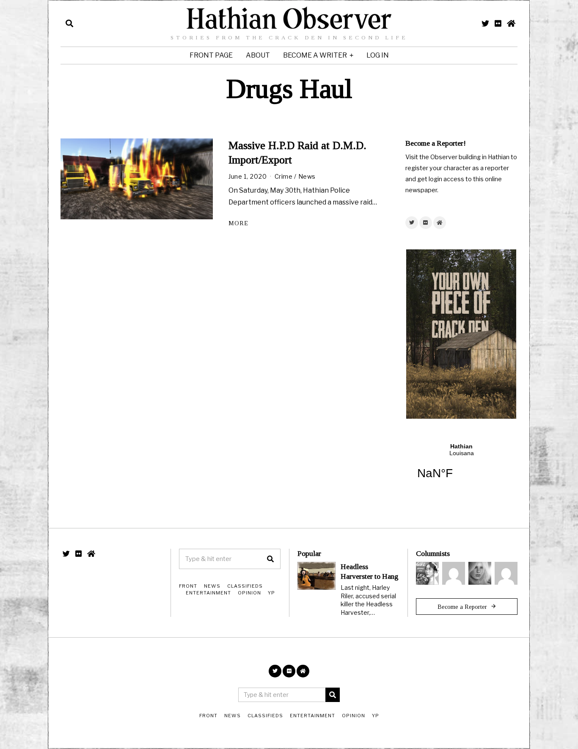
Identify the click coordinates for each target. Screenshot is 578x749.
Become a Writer (315, 55)
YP (271, 593)
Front (188, 586)
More (238, 223)
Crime (284, 176)
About (258, 55)
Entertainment (208, 593)
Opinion (249, 593)
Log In (377, 55)
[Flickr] (498, 23)
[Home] (511, 23)
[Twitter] (485, 23)
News (307, 176)
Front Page (211, 55)
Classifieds (245, 586)
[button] (270, 559)
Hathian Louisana (461, 466)
